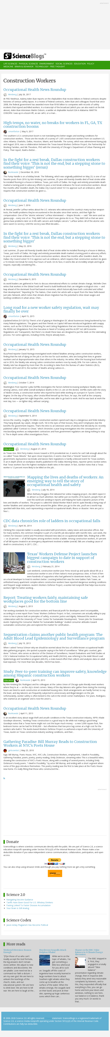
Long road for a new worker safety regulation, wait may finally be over (51, 309)
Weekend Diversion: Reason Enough (17, 951)
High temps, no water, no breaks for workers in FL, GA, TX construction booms (52, 125)
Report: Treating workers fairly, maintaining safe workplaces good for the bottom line (45, 599)
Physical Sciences (28, 63)
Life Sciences (10, 63)
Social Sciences (64, 63)
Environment (46, 63)
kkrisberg (12, 94)
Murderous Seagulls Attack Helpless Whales (52, 951)
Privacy (48, 1018)
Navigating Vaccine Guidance (19, 899)
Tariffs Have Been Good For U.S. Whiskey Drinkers (29, 902)
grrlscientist (13, 750)
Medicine (8, 66)
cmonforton (13, 131)
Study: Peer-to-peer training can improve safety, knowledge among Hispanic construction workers (55, 673)
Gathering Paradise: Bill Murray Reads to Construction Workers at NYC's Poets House (50, 744)
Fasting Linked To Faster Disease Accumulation (28, 905)
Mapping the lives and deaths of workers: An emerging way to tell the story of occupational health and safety (65, 481)
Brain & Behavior (24, 66)
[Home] (20, 56)
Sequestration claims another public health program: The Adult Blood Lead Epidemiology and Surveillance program (54, 636)
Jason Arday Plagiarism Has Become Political (27, 925)
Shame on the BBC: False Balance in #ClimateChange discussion (89, 952)
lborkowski (13, 172)
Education (80, 63)
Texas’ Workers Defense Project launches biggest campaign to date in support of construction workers (62, 558)
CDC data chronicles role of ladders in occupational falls (51, 521)
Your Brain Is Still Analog (17, 908)
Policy (90, 63)
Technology (41, 66)
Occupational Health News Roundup (34, 89)
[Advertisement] (55, 25)
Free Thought (57, 66)
